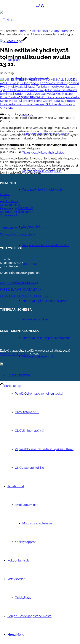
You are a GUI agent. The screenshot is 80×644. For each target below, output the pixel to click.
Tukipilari (6, 198)
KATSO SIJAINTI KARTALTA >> (20, 289)
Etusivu (5, 194)
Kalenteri (6, 208)
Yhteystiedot (8, 215)
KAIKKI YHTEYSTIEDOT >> (18, 283)
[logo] (13, 41)
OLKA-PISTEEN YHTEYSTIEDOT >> (24, 296)
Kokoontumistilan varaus (17, 212)
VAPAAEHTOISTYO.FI (14, 354)
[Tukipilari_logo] (7, 20)
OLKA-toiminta (10, 205)
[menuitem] (51, 152)
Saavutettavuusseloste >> (17, 234)
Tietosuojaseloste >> (14, 228)
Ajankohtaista (9, 201)
